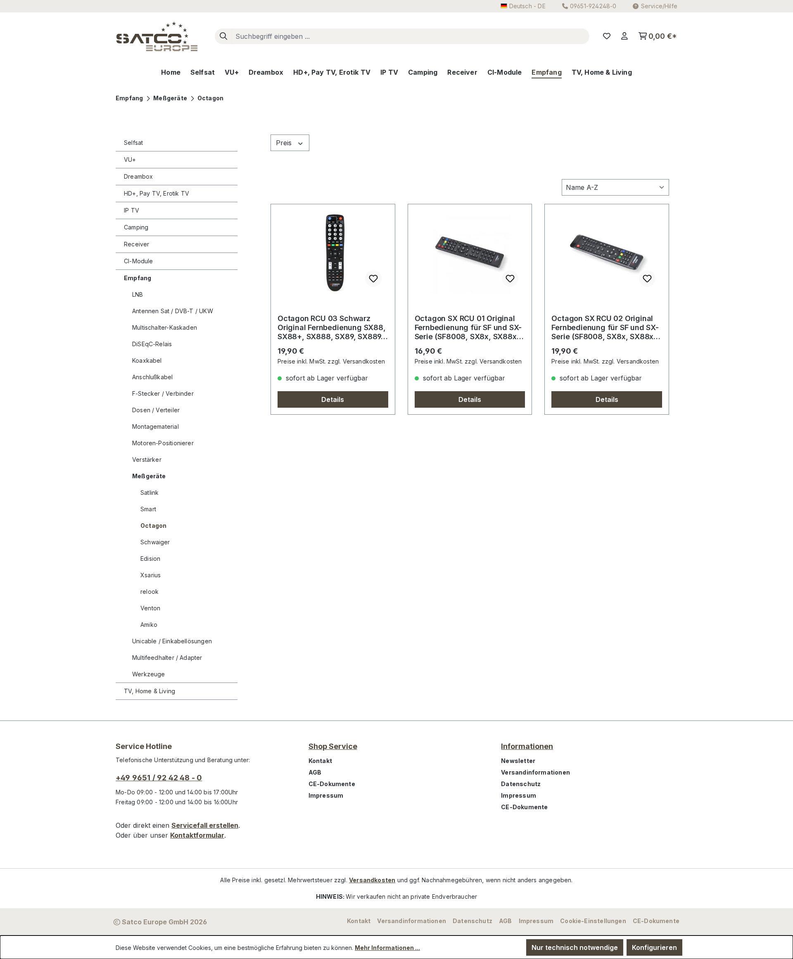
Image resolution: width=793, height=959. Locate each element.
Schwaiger (155, 542)
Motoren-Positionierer (163, 442)
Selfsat (133, 142)
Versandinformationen (535, 772)
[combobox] (410, 36)
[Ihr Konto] (624, 36)
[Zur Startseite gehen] (157, 36)
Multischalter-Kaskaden (164, 327)
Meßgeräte (149, 476)
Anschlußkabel (152, 376)
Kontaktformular (197, 835)
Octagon (153, 525)
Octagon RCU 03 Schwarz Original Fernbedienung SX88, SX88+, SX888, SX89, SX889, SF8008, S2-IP (332, 327)
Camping (136, 227)
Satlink (149, 492)
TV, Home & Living (149, 690)
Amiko (148, 624)
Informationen (527, 746)
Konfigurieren (654, 947)
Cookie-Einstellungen (593, 920)
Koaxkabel (147, 360)
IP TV (131, 210)
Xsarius (150, 575)
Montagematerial (155, 426)
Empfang (137, 277)
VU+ (130, 159)
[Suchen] (223, 36)
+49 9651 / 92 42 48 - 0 (159, 777)
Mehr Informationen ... (387, 947)
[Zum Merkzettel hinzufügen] (373, 278)
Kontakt (320, 760)
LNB (137, 294)
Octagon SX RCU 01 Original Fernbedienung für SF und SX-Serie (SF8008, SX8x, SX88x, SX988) (468, 327)
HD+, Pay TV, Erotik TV (156, 193)
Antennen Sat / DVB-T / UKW (172, 310)
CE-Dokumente (332, 783)
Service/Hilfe (659, 5)
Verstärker (146, 459)
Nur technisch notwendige (575, 947)
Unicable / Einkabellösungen (172, 641)
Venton (150, 608)
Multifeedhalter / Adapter (167, 657)
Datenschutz (521, 783)
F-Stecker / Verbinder (163, 393)
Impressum (326, 795)
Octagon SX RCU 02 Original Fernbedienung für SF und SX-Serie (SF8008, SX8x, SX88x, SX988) (605, 327)
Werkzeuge (148, 674)
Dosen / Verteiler (156, 409)
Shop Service (333, 746)
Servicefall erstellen (204, 825)
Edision (150, 558)
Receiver (136, 244)
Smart (148, 509)
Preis (285, 143)
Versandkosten (372, 879)
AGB (315, 772)
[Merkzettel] (607, 36)
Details (332, 399)
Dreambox (138, 176)
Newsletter (518, 760)
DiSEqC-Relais (152, 343)
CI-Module (138, 261)
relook (149, 591)
